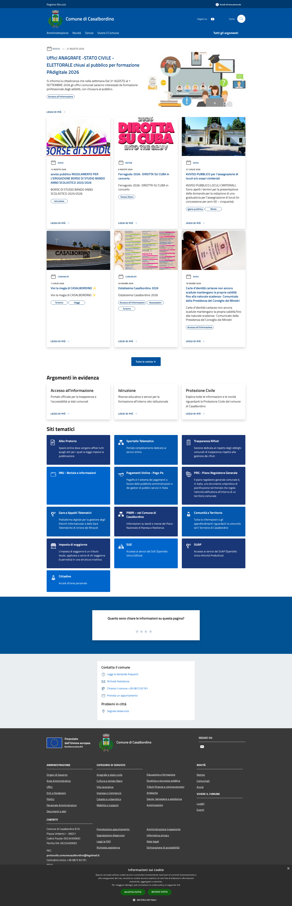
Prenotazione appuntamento (113, 829)
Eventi (200, 810)
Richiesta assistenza (108, 847)
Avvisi (56, 48)
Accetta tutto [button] (132, 892)
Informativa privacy (158, 835)
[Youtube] (211, 18)
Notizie (128, 162)
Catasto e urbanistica (109, 799)
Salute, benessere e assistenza (164, 799)
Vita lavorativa (105, 787)
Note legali (153, 841)
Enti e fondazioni (56, 793)
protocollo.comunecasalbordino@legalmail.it (73, 855)
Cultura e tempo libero (109, 781)
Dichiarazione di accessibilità (163, 847)
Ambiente (152, 793)
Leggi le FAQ (104, 841)
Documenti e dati (56, 811)
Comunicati (63, 276)
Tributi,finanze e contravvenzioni (165, 787)
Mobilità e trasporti (108, 805)
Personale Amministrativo (62, 805)
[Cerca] (241, 19)
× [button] (288, 868)
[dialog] (146, 885)
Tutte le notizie (144, 362)
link (178, 885)
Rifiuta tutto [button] (160, 891)
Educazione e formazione (161, 775)
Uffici (50, 787)
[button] (145, 900)
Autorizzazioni (155, 805)
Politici (50, 799)
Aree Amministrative (59, 781)
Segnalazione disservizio (111, 835)
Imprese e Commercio (109, 793)
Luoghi (200, 804)
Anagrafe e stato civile (109, 775)
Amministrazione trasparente (163, 829)
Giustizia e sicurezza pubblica (163, 781)
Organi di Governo (57, 775)
